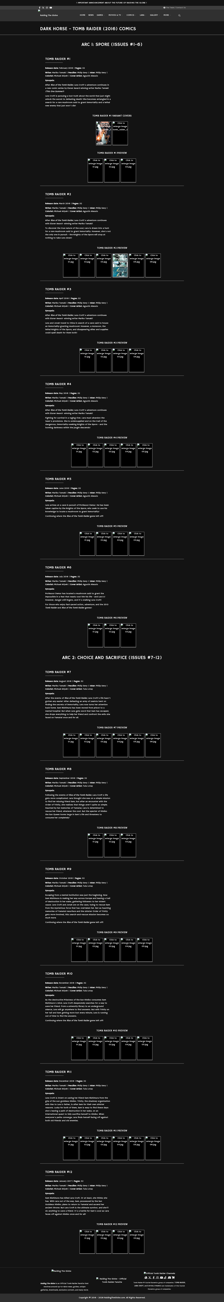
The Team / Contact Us (176, 8)
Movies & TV (115, 15)
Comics (130, 15)
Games (100, 15)
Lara (142, 15)
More (166, 15)
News (91, 15)
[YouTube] (161, 1276)
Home (82, 15)
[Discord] (169, 1276)
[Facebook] (153, 1276)
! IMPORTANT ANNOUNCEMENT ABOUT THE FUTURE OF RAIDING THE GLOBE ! (112, 3)
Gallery (154, 15)
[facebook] (39, 8)
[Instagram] (47, 8)
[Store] (173, 1276)
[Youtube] (51, 8)
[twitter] (43, 8)
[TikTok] (165, 1276)
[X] (149, 1276)
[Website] (146, 1276)
